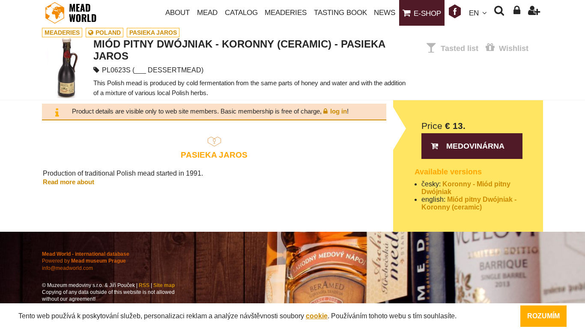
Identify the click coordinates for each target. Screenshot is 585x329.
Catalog (241, 13)
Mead (207, 13)
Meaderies (286, 13)
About (177, 13)
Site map (164, 285)
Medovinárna (475, 146)
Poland (108, 32)
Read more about (68, 181)
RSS (144, 285)
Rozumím (543, 316)
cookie (317, 316)
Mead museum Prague (98, 261)
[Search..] (499, 13)
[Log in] (516, 13)
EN (474, 13)
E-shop (427, 13)
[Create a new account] (534, 13)
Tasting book (340, 13)
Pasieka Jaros (153, 32)
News (384, 13)
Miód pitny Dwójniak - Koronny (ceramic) (468, 203)
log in (338, 111)
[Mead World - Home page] (76, 13)
